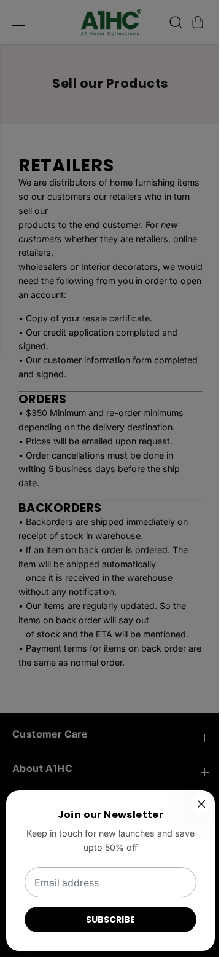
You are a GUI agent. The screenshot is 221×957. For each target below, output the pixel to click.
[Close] (201, 803)
